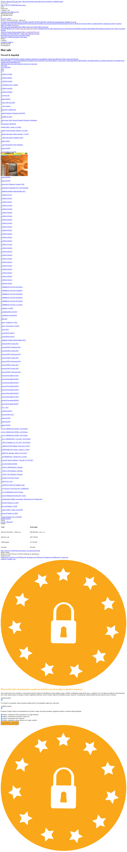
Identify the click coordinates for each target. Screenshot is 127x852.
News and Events (12, 35)
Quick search (23, 37)
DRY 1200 (46, 22)
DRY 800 (40, 22)
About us (3, 32)
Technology (4, 33)
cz (6, 18)
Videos (28, 35)
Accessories (121, 28)
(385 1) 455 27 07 (6, 550)
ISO (6, 37)
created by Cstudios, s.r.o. (8, 559)
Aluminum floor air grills (45, 28)
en (1, 18)
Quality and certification (27, 33)
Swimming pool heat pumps (9, 23)
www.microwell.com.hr (33, 550)
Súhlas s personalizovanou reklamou (13, 718)
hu (10, 18)
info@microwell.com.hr (19, 550)
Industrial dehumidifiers (89, 28)
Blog (2, 35)
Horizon (52, 22)
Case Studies (22, 35)
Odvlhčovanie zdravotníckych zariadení (26, 28)
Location (18, 32)
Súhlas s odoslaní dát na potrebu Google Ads (16, 716)
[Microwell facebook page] (9, 557)
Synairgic (74, 22)
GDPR (10, 37)
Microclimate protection (103, 28)
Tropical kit (15, 25)
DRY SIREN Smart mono (26, 27)
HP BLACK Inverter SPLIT (83, 23)
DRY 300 (22, 22)
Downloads (15, 37)
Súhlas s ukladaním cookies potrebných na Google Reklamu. (21, 714)
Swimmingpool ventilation (63, 22)
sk (3, 18)
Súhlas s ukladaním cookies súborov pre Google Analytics (20, 720)
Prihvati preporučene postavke (9, 724)
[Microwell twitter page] (60, 557)
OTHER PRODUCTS (8, 28)
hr (1, 17)
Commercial (95, 23)
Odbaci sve (15, 722)
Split (53, 23)
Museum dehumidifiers (75, 28)
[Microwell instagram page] (27, 557)
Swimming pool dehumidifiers (10, 22)
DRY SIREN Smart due (41, 27)
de (8, 18)
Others (3, 37)
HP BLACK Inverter (45, 23)
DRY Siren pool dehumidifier (9, 27)
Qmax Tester (114, 28)
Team (14, 32)
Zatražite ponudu (6, 518)
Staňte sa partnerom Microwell (30, 32)
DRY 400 (28, 22)
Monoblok (21, 23)
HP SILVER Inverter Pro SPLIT (65, 23)
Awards (37, 33)
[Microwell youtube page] (44, 557)
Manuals (3, 30)
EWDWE (11, 33)
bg (5, 18)
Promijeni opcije (5, 722)
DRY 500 (34, 22)
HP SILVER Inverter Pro (31, 23)
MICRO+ (17, 33)
